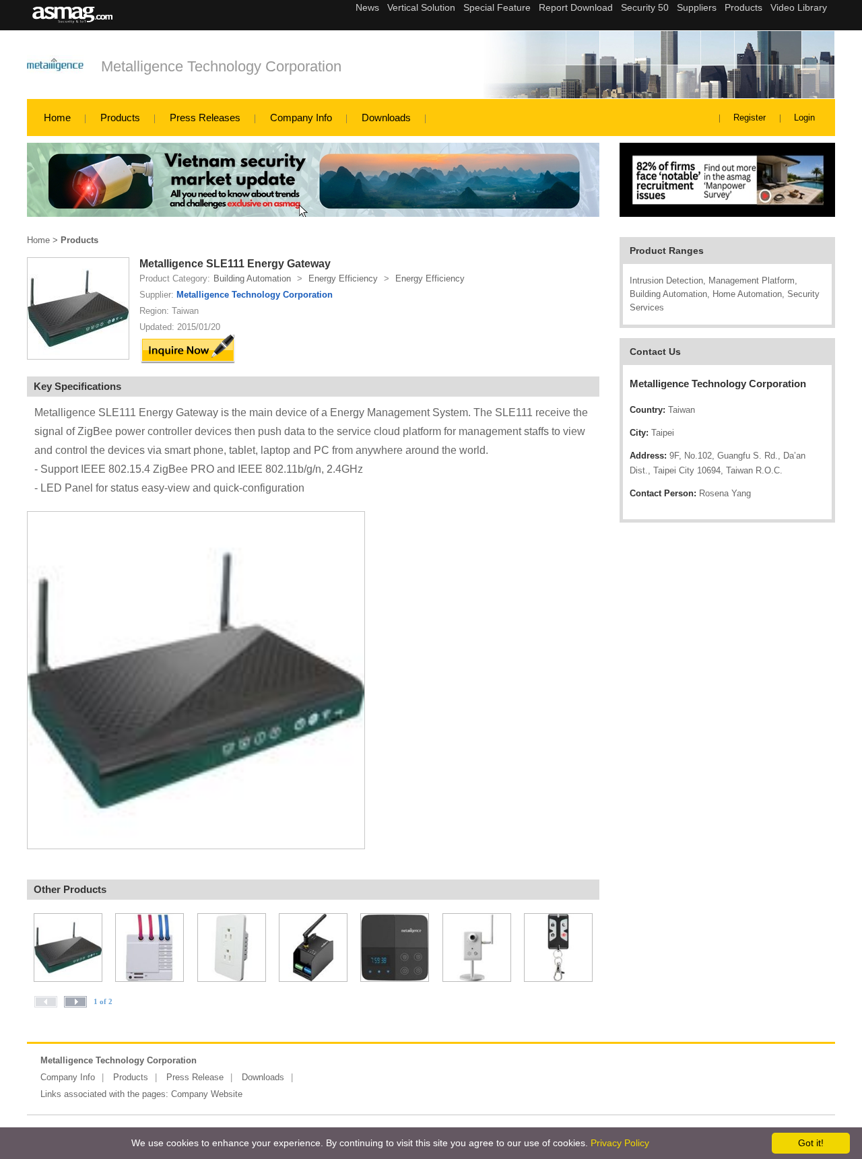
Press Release (195, 1077)
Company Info (301, 117)
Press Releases (205, 117)
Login (804, 117)
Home (57, 117)
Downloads (386, 117)
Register (749, 117)
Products (120, 117)
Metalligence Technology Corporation (221, 66)
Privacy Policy (620, 1142)
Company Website (206, 1094)
